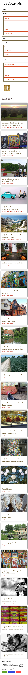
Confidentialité (9, 79)
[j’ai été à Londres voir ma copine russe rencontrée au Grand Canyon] (14, 615)
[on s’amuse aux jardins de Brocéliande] (14, 391)
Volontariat (8, 47)
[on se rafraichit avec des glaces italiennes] (14, 419)
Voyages (5, 13)
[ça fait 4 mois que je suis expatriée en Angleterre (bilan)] (14, 112)
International (9, 33)
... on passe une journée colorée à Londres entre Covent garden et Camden (11, 153)
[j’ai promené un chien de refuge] (14, 643)
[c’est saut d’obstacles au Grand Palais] (14, 475)
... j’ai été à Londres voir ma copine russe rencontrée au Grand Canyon (13, 629)
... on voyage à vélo (9, 543)
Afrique (7, 18)
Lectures (7, 54)
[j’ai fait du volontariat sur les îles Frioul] (14, 223)
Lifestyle (5, 42)
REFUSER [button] (18, 672)
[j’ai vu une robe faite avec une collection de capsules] (14, 447)
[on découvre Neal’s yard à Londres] (14, 280)
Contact (7, 75)
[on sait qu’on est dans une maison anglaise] (14, 307)
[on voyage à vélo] (14, 531)
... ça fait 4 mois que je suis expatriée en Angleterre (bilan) (12, 125)
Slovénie (8, 575)
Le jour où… (14, 3)
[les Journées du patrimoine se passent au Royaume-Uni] (14, 335)
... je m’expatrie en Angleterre (13, 375)
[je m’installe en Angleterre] (14, 251)
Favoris (7, 72)
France (8, 239)
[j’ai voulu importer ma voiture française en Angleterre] (14, 196)
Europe (6, 29)
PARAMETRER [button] (11, 672)
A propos (5, 59)
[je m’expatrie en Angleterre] (14, 363)
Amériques (7, 22)
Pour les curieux (9, 64)
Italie (8, 435)
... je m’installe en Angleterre (13, 263)
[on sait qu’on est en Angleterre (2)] (14, 168)
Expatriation (8, 50)
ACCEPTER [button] (5, 672)
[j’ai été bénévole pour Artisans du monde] (14, 587)
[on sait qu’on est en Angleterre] (14, 503)
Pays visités (8, 68)
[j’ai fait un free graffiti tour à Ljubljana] (14, 559)
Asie (6, 25)
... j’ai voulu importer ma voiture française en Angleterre (11, 209)
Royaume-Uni (21, 127)
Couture (5, 38)
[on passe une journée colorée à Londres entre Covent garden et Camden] (14, 140)
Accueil (5, 9)
